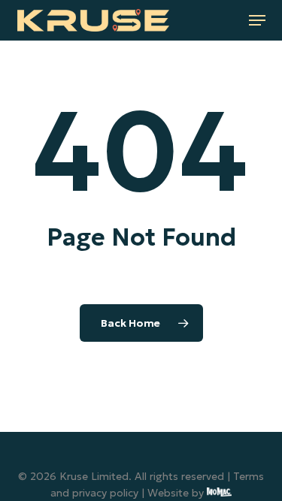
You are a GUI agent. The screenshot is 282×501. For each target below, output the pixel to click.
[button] (257, 20)
